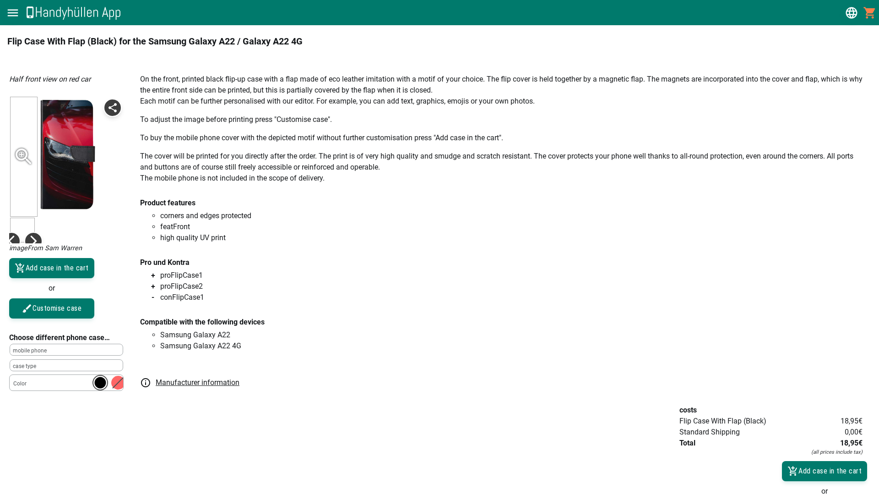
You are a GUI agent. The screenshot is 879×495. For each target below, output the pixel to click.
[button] (13, 13)
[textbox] (66, 349)
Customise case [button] (57, 308)
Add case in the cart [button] (57, 268)
